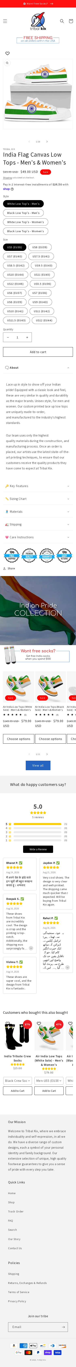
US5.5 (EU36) (42, 284)
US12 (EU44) (44, 320)
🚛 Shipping (13, 524)
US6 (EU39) (39, 247)
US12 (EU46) (15, 284)
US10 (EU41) (15, 311)
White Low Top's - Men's (23, 204)
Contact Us (15, 1248)
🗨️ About (11, 367)
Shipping (7, 177)
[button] (5, 21)
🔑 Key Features (16, 486)
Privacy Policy (17, 1301)
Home (11, 1193)
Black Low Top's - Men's (23, 213)
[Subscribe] (63, 1327)
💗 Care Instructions (19, 537)
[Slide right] (47, 141)
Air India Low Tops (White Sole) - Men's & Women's (17, 708)
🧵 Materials (13, 511)
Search (12, 1230)
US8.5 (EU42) (16, 265)
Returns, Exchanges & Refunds (27, 1283)
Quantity (8, 329)
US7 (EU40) (14, 256)
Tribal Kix (41, 1360)
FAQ (10, 1220)
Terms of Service (18, 1292)
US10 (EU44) (15, 274)
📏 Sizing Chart (15, 499)
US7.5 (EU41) (41, 256)
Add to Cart (17, 1091)
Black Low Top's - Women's (25, 231)
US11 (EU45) (42, 274)
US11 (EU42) (42, 311)
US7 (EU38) (39, 293)
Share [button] (11, 568)
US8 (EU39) (14, 302)
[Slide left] (29, 141)
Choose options (18, 739)
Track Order (16, 1211)
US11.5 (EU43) (16, 320)
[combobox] (17, 1081)
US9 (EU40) (40, 302)
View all (38, 765)
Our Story (14, 1239)
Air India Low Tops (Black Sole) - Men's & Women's (49, 708)
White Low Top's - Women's (25, 222)
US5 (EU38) (14, 247)
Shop (11, 1202)
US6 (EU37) (14, 293)
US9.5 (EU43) (43, 265)
